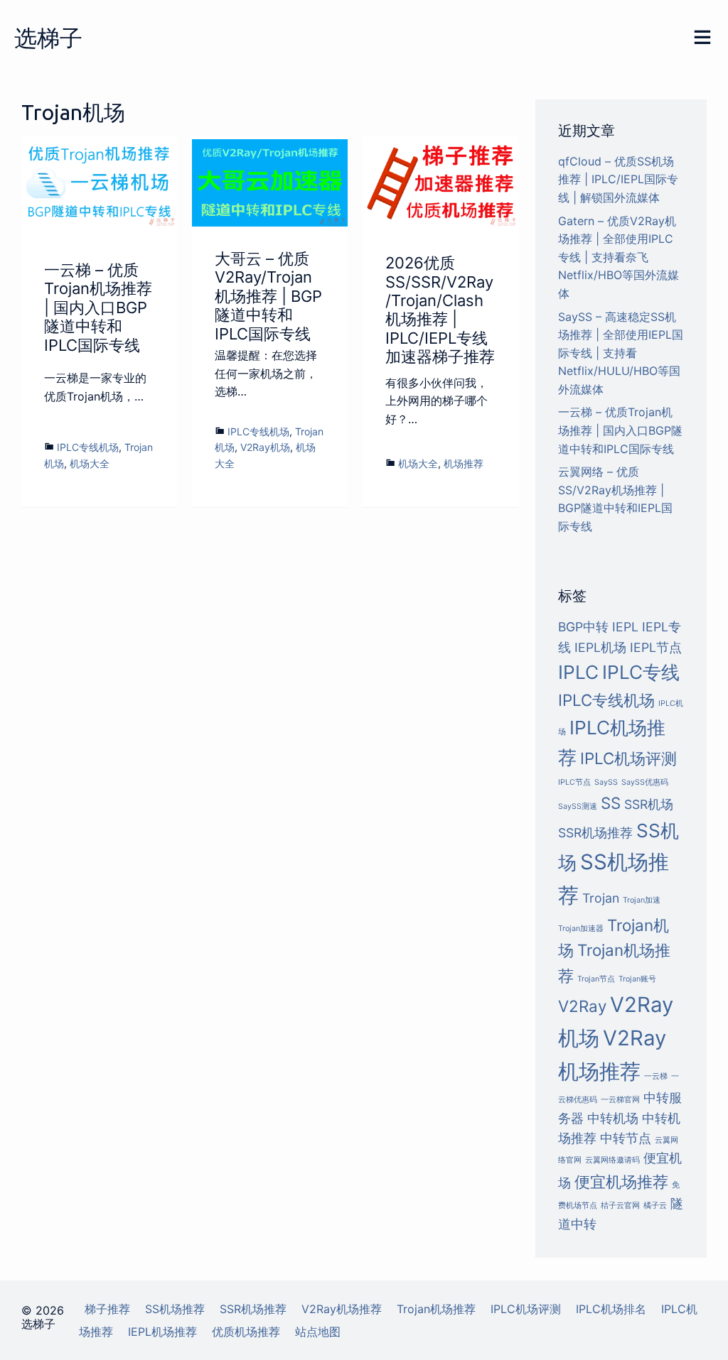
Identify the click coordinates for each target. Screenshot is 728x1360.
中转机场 (612, 1118)
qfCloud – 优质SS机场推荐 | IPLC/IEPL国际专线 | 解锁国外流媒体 (618, 179)
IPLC (578, 672)
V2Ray (582, 1006)
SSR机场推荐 (595, 832)
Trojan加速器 (581, 928)
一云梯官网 (620, 1099)
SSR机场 (648, 804)
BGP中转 (583, 626)
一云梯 (656, 1076)
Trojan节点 (596, 979)
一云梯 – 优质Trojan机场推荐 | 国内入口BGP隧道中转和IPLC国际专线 (98, 307)
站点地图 (318, 1331)
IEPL (625, 626)
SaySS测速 (577, 806)
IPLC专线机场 (88, 447)
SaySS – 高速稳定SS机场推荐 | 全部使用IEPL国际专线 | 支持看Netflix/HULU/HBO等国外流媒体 (620, 353)
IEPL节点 (656, 647)
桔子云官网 (620, 1205)
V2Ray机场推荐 (341, 1309)
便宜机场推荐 (621, 1181)
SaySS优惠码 (644, 782)
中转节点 (625, 1138)
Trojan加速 (641, 900)
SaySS (606, 782)
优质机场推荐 (246, 1331)
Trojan (600, 898)
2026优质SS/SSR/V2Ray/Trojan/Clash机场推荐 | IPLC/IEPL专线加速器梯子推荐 (440, 310)
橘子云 (655, 1205)
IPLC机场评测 (628, 758)
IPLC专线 (641, 672)
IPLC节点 (574, 782)
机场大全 (89, 463)
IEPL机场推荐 (162, 1331)
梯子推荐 (107, 1309)
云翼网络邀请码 (612, 1160)
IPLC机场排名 (611, 1309)
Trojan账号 (637, 979)
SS (611, 802)
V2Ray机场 (265, 447)
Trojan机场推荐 (436, 1309)
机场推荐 (463, 463)
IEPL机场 (600, 647)
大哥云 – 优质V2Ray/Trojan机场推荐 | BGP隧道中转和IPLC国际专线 (268, 296)
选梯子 (48, 38)
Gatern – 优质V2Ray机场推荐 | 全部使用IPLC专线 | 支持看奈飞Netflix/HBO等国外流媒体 (618, 257)
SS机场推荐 (175, 1309)
